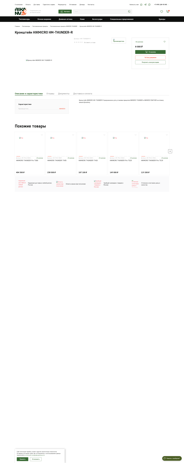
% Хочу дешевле (150, 57)
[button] (14, 151)
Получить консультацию (150, 62)
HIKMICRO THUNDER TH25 (88, 160)
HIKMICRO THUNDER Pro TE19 (152, 160)
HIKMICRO (62, 109)
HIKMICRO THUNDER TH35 (56, 160)
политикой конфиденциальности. (35, 455)
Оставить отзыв (89, 42)
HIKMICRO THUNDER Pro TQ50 (27, 160)
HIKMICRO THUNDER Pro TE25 (121, 160)
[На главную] (21, 12)
